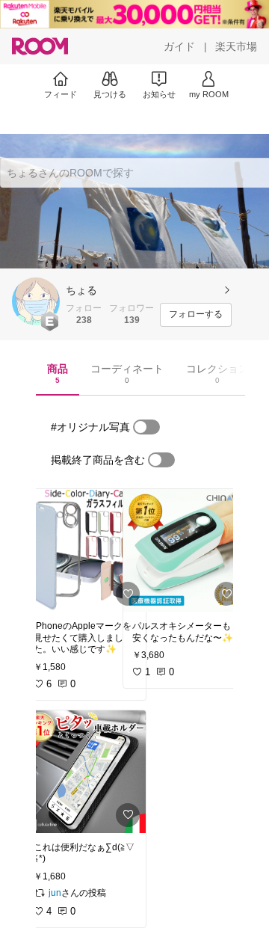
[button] (36, 301)
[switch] (146, 427)
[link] (85, 550)
